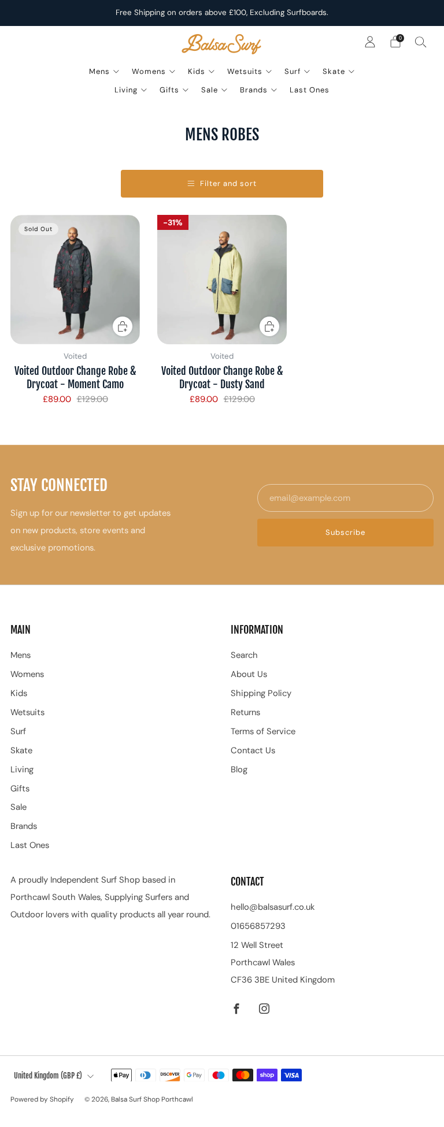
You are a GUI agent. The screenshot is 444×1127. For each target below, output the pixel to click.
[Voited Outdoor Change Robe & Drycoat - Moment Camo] (75, 279)
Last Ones (310, 90)
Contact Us (253, 750)
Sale (209, 90)
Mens (99, 71)
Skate (334, 71)
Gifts (169, 90)
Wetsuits (244, 71)
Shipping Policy (261, 693)
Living (126, 90)
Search (244, 655)
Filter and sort (228, 183)
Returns (245, 712)
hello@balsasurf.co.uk (272, 907)
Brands (254, 90)
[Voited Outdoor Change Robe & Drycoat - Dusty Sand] (222, 279)
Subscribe (345, 532)
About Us (249, 674)
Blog (239, 769)
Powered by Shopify (42, 1099)
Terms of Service (263, 731)
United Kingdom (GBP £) (48, 1075)
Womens (149, 71)
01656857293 (258, 926)
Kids (196, 71)
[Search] (421, 41)
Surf (292, 71)
